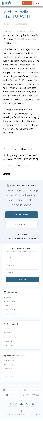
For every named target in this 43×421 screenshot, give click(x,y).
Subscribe (22, 279)
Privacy (29, 414)
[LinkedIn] (33, 404)
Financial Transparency (11, 314)
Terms (33, 414)
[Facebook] (10, 404)
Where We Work (9, 305)
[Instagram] (15, 404)
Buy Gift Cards (8, 333)
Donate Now (23, 215)
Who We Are (7, 297)
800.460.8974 (23, 234)
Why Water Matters (9, 309)
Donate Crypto (8, 345)
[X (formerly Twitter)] (27, 404)
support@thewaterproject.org (17, 238)
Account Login (8, 377)
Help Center (35, 238)
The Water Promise (9, 301)
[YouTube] (21, 404)
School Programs (9, 341)
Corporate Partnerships (10, 337)
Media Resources (9, 360)
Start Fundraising (9, 328)
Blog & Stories (8, 368)
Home (9, 166)
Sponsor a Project (21, 224)
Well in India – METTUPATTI (17, 14)
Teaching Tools (8, 364)
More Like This (23, 166)
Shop (5, 373)
